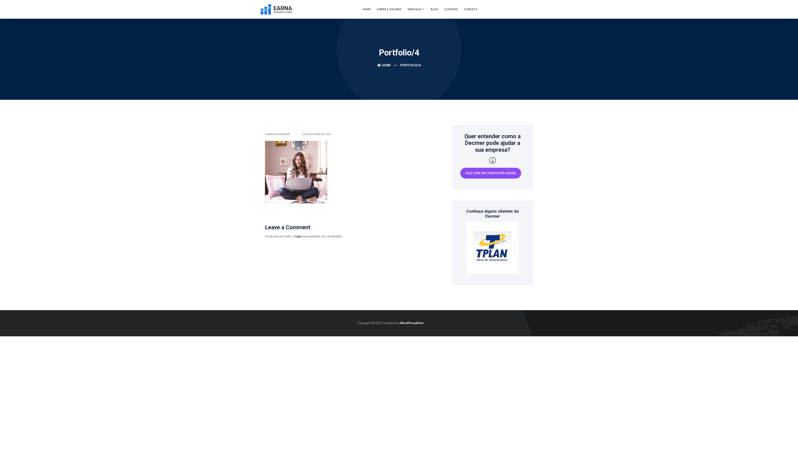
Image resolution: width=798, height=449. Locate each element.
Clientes (451, 9)
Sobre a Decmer (389, 9)
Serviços (414, 9)
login (298, 236)
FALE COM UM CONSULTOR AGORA (490, 173)
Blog (434, 9)
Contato (470, 9)
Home (367, 9)
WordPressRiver (412, 323)
